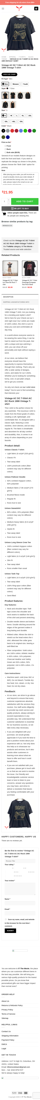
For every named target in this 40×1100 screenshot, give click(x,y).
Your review (10, 881)
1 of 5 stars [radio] (8, 868)
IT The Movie (23, 969)
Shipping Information (10, 1036)
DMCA (4, 1044)
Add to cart (24, 201)
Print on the (6, 142)
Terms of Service (8, 1014)
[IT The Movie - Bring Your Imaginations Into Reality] (19, 8)
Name (7, 899)
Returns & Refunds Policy (12, 1005)
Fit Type (5, 79)
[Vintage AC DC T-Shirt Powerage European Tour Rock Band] (29, 268)
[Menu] (3, 8)
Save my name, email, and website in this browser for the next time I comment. (19, 923)
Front (9, 146)
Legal (4, 1049)
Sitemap (5, 1018)
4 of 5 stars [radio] (24, 872)
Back (9, 149)
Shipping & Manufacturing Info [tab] (16, 302)
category (13, 246)
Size (3, 110)
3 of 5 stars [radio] (9, 872)
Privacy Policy (7, 1010)
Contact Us (6, 1031)
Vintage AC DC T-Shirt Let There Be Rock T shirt (10, 282)
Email (7, 909)
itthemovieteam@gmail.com (18, 1067)
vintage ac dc (7, 225)
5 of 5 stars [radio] (9, 876)
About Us (5, 1001)
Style (5, 88)
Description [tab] (8, 297)
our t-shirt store (29, 387)
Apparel (12, 57)
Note (3, 170)
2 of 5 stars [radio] (19, 868)
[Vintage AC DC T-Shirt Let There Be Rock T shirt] (10, 268)
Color (4, 126)
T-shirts (22, 57)
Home (4, 57)
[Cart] (36, 8)
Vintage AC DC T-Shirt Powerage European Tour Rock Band (29, 282)
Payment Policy (8, 1040)
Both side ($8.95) (13, 152)
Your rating (9, 864)
